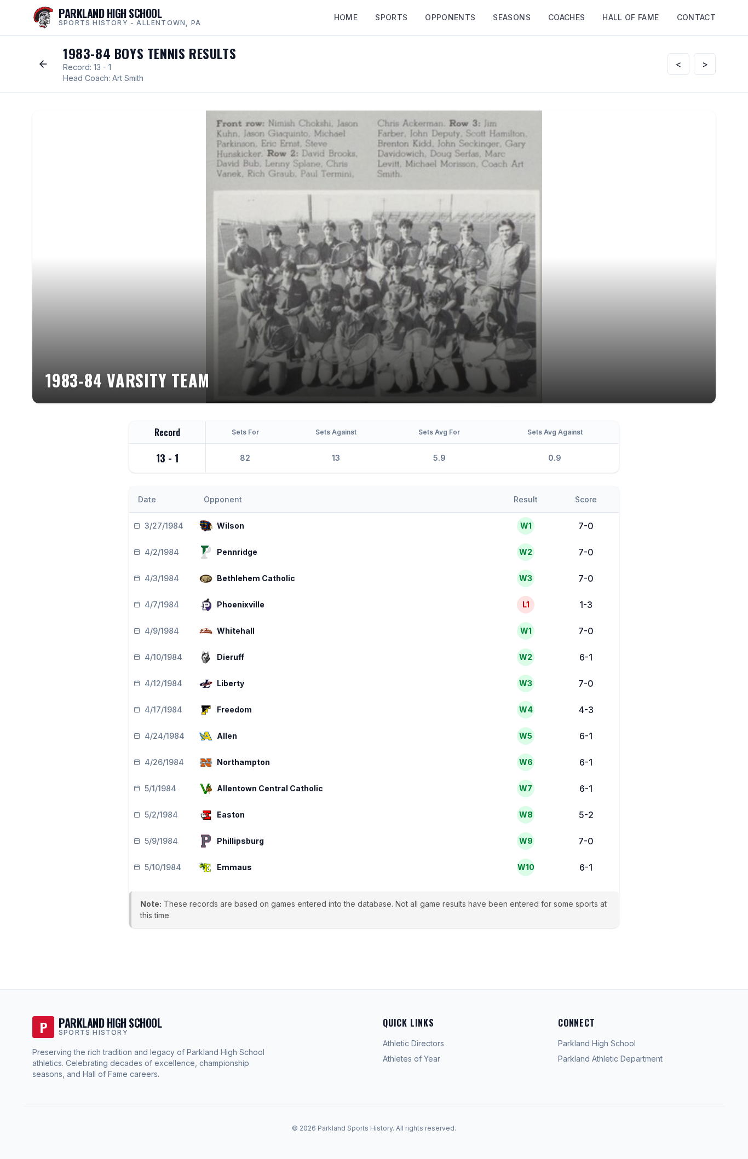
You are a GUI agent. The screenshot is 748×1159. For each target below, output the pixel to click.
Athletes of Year (411, 1058)
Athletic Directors (413, 1043)
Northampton (243, 762)
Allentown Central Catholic (270, 788)
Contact (696, 17)
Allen (227, 735)
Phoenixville (240, 604)
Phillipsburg (240, 840)
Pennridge (237, 552)
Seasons (511, 17)
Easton (231, 814)
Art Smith (127, 78)
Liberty (230, 683)
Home (346, 17)
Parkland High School (597, 1043)
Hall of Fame (630, 17)
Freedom (234, 709)
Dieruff (230, 657)
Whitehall (236, 630)
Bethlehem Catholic (256, 578)
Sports (391, 17)
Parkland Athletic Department (610, 1058)
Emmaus (234, 867)
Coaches (566, 17)
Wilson (230, 525)
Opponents (450, 17)
